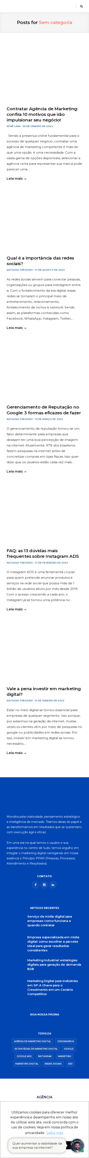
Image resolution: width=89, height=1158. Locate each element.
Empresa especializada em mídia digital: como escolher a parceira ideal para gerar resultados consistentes (53, 943)
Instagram (45, 1056)
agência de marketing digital (32, 1041)
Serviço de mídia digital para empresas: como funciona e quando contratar (49, 920)
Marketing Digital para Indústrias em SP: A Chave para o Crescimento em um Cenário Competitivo (52, 987)
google (68, 1049)
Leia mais (15, 179)
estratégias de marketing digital (36, 1049)
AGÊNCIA (44, 1097)
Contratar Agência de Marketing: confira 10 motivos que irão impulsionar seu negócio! (42, 114)
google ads (24, 1056)
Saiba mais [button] (54, 1133)
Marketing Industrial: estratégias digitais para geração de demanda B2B (54, 964)
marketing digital (26, 1063)
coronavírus (65, 1041)
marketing (64, 1056)
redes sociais (53, 1063)
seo (70, 1063)
